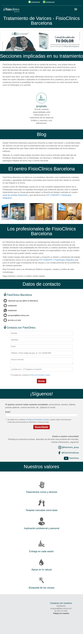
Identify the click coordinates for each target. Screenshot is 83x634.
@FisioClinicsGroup (70, 452)
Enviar (41, 381)
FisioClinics (73, 458)
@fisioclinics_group (70, 447)
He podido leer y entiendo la (31, 375)
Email (8, 412)
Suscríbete (41, 427)
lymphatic (41, 106)
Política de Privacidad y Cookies (40, 375)
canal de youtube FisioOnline (15, 194)
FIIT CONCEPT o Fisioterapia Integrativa (56, 259)
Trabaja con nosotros (61, 613)
